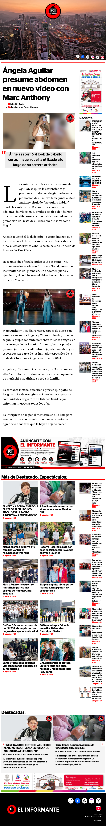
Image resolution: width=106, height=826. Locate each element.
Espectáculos (31, 107)
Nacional (36, 754)
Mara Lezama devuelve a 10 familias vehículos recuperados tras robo (98, 197)
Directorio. (97, 820)
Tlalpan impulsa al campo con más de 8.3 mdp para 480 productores (98, 328)
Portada (44, 754)
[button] (3, 744)
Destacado (17, 107)
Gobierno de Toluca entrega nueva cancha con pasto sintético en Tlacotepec (97, 543)
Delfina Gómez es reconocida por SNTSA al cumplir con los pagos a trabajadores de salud (20, 628)
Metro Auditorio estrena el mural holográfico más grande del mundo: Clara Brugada (97, 277)
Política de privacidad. (93, 817)
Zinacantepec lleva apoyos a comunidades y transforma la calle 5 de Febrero (98, 632)
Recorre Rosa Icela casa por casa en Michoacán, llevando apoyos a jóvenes (56, 550)
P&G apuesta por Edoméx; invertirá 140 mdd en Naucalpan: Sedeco (55, 628)
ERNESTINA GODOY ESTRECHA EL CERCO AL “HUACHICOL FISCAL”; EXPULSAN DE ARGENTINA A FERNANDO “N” (27, 748)
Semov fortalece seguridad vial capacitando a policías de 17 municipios (20, 666)
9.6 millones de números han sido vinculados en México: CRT (56, 509)
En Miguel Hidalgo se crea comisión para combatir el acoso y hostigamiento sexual (99, 350)
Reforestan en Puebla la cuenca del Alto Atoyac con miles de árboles (97, 219)
